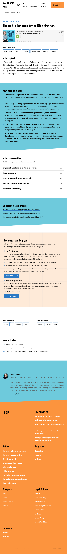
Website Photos (39, 502)
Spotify (18, 51)
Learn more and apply (12, 276)
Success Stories (8, 502)
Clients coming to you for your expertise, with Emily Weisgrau (27, 352)
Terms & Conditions (41, 522)
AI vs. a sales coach (9, 483)
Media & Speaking (40, 498)
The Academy (38, 451)
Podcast (13, 12)
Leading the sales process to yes (45, 420)
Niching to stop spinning (13, 344)
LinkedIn (6, 324)
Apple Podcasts (8, 51)
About (18, 5)
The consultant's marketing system (14, 451)
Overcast (53, 51)
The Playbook (34, 5)
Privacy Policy (39, 518)
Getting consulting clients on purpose (47, 416)
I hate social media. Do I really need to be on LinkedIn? (23, 217)
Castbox (45, 51)
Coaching (37, 455)
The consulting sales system (12, 455)
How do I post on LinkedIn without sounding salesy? (22, 213)
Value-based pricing (9, 467)
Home (7, 12)
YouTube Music (36, 51)
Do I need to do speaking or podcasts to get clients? (21, 210)
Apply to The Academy (57, 5)
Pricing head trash (9, 471)
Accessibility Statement (42, 506)
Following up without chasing (12, 463)
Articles (5, 506)
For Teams (37, 459)
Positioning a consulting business (14, 475)
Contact (37, 493)
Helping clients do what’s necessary (17, 348)
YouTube (26, 51)
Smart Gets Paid (8, 5)
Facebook (18, 324)
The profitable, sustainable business (15, 479)
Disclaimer (38, 514)
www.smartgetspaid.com (15, 394)
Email (26, 324)
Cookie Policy (38, 510)
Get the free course (11, 296)
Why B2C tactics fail (9, 459)
